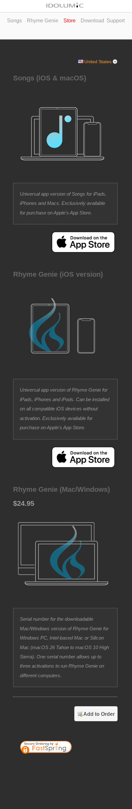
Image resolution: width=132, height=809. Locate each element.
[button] (93, 764)
